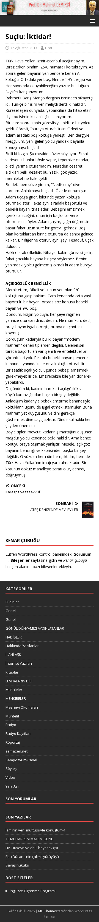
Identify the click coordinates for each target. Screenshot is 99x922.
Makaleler (14, 689)
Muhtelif (12, 716)
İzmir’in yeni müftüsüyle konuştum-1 (35, 830)
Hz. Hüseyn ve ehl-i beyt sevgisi (32, 847)
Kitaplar (12, 672)
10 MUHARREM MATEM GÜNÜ (30, 838)
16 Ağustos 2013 (23, 47)
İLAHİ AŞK (13, 654)
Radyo (11, 724)
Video (10, 777)
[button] (91, 21)
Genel (11, 610)
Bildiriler (12, 601)
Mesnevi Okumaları (22, 707)
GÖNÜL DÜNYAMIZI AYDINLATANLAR (35, 628)
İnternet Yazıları (19, 663)
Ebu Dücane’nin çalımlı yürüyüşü (32, 856)
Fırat (48, 47)
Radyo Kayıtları (18, 733)
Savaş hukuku (17, 865)
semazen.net (17, 751)
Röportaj (13, 742)
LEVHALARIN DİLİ (19, 681)
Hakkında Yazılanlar (22, 645)
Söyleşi (11, 768)
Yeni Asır (13, 786)
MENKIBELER (16, 698)
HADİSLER (14, 637)
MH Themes (47, 911)
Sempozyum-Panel (21, 759)
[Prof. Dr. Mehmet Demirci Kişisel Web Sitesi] (49, 12)
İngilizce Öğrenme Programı (33, 890)
